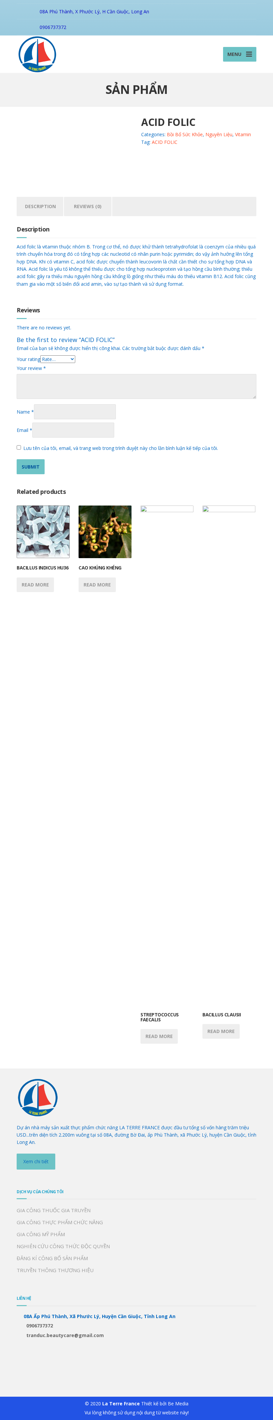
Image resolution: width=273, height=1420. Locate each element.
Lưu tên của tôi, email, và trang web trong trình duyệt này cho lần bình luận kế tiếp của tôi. (120, 448)
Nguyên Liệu (218, 134)
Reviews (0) (88, 206)
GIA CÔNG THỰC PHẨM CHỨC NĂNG (60, 1222)
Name (25, 412)
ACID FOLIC (164, 142)
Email (24, 430)
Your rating (28, 359)
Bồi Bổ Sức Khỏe (185, 134)
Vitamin (243, 134)
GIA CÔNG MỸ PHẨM (41, 1234)
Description (40, 206)
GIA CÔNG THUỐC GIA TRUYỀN (54, 1210)
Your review (31, 368)
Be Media (178, 1403)
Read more (35, 584)
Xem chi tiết (36, 1161)
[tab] (40, 206)
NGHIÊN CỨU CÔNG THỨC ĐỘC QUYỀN (63, 1246)
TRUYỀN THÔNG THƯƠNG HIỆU (55, 1270)
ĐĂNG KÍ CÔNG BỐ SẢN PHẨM (52, 1258)
